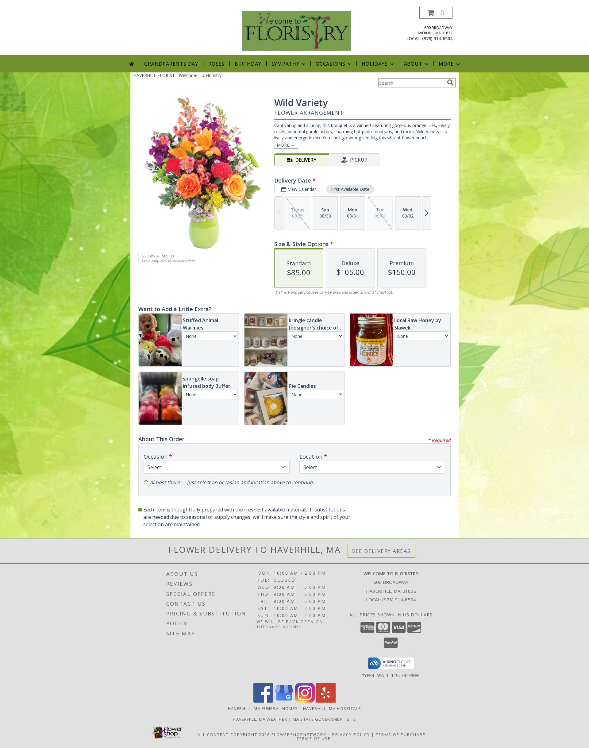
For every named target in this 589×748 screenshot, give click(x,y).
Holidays (374, 63)
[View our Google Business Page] (284, 701)
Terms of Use (314, 738)
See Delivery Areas (381, 550)
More (446, 63)
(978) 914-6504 (437, 38)
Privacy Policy (351, 734)
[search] (450, 82)
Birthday (248, 63)
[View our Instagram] (305, 701)
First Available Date (350, 189)
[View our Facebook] (263, 701)
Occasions (330, 63)
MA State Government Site (324, 719)
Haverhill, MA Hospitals (332, 708)
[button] (435, 13)
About (413, 63)
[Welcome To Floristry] (297, 30)
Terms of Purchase (400, 734)
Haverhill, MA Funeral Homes (263, 708)
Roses (216, 63)
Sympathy (285, 63)
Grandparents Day (171, 63)
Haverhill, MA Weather (260, 719)
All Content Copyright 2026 (234, 734)
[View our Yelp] (326, 701)
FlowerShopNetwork (298, 734)
